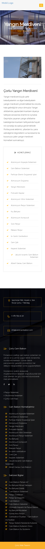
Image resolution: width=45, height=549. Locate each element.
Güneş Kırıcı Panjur (16, 513)
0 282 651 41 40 (17, 316)
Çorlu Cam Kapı (11, 399)
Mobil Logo (7, 3)
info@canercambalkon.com (22, 330)
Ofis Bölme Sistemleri (13, 395)
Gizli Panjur (15, 224)
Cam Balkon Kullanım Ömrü (20, 526)
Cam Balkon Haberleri (18, 504)
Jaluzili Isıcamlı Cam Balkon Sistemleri (26, 256)
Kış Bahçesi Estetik (16, 488)
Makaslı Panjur (17, 230)
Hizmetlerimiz (31, 28)
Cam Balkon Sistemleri (20, 168)
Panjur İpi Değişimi (16, 498)
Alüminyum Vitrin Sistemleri (22, 199)
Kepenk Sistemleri (18, 249)
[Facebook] (4, 384)
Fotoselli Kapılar (17, 193)
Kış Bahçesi (15, 212)
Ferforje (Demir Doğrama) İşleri (24, 175)
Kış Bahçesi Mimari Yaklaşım (20, 485)
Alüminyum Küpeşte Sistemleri (23, 162)
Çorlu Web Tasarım (22, 545)
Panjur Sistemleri (11, 392)
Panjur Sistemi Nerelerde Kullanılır (23, 523)
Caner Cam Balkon (15, 28)
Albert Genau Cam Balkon (21, 263)
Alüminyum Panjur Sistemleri (23, 205)
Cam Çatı (14, 242)
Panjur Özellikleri (16, 495)
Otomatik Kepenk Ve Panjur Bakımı (23, 507)
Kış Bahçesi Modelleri (18, 510)
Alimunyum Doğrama (19, 181)
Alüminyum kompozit (20, 218)
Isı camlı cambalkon (19, 236)
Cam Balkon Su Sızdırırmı (19, 529)
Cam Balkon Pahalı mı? (18, 482)
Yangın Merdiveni (18, 187)
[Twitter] (9, 384)
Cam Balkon (14, 501)
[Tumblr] (14, 384)
